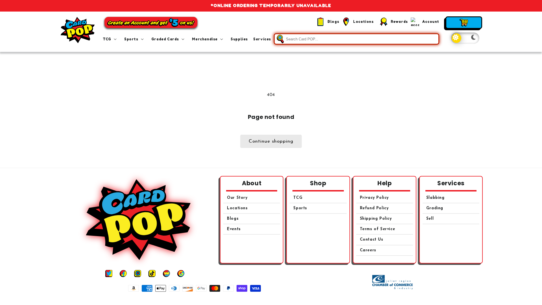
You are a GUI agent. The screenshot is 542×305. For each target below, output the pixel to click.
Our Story (237, 198)
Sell (430, 219)
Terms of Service (377, 229)
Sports (300, 208)
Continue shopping (271, 141)
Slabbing (435, 198)
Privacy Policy (374, 198)
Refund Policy (374, 208)
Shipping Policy (376, 219)
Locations (237, 208)
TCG (297, 198)
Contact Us (371, 240)
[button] (111, 39)
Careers (368, 250)
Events (234, 229)
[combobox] (356, 39)
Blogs (233, 219)
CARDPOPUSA (277, 298)
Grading (434, 208)
